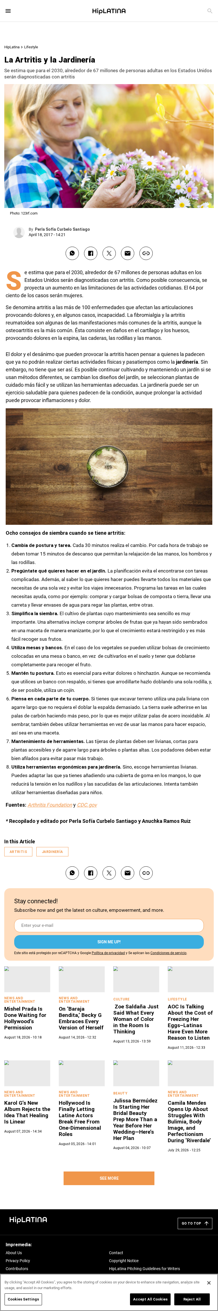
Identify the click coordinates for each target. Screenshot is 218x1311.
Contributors (17, 1268)
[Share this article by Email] (127, 253)
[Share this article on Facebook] (90, 253)
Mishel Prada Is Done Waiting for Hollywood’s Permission (25, 1018)
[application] (109, 466)
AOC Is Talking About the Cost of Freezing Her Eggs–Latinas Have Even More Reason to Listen (190, 1022)
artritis (18, 852)
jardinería (52, 852)
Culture (121, 999)
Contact (116, 1252)
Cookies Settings (23, 1299)
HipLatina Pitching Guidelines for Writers (144, 1268)
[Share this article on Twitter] (109, 253)
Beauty (120, 1093)
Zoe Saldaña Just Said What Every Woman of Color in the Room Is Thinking (136, 1019)
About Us (14, 1252)
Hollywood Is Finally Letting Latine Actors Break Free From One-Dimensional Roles (80, 1118)
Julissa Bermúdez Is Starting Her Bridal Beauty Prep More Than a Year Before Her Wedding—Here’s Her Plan (135, 1119)
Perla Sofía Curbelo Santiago (62, 229)
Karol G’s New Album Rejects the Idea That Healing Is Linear (27, 1112)
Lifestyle (31, 47)
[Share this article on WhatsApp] (72, 253)
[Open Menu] (8, 11)
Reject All (192, 1299)
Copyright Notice (124, 1260)
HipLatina (12, 47)
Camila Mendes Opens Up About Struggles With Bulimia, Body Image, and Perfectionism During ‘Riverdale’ (189, 1122)
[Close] (203, 503)
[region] (109, 1292)
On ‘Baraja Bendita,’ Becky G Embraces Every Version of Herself (81, 1018)
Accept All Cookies (150, 1299)
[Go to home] (28, 1219)
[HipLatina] (109, 10)
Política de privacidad (108, 953)
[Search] (210, 11)
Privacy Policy (18, 1260)
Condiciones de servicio (168, 953)
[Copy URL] (146, 253)
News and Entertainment (19, 999)
